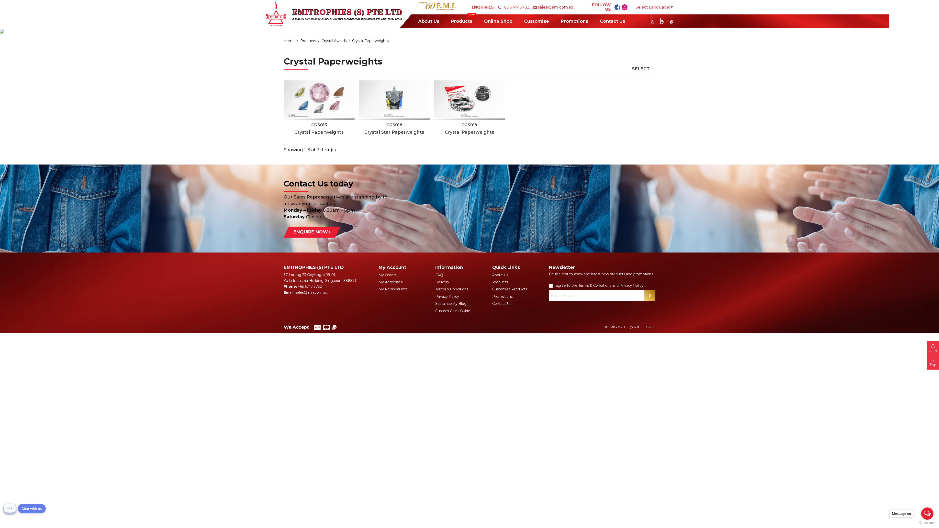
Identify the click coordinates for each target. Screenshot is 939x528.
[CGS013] (319, 100)
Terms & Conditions (451, 289)
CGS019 (469, 125)
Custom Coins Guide (452, 311)
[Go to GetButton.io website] (927, 523)
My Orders (387, 275)
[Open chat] (9, 508)
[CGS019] (469, 100)
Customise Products (509, 289)
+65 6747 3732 (515, 7)
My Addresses (390, 282)
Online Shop (498, 21)
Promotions (574, 21)
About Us (428, 21)
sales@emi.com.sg (555, 7)
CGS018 (394, 125)
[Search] (652, 21)
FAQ (439, 275)
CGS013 (319, 125)
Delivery (442, 282)
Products (463, 19)
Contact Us (612, 21)
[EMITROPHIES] (333, 14)
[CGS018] (394, 100)
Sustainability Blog (451, 303)
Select (641, 69)
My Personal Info (393, 289)
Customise (536, 21)
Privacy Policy (447, 296)
